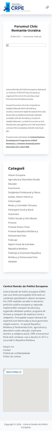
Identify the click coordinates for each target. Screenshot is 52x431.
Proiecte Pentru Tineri (19, 227)
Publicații (37, 36)
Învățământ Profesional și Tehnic (24, 192)
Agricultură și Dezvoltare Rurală (24, 179)
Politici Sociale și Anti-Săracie (22, 218)
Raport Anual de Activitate (21, 244)
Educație (12, 183)
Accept (18, 428)
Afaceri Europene (16, 175)
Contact (7, 349)
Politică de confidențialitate (16, 353)
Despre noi (8, 346)
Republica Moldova (17, 248)
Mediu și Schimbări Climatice (22, 205)
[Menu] (47, 7)
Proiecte (12, 222)
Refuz (34, 428)
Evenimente (28, 36)
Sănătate (12, 261)
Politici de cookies (12, 356)
